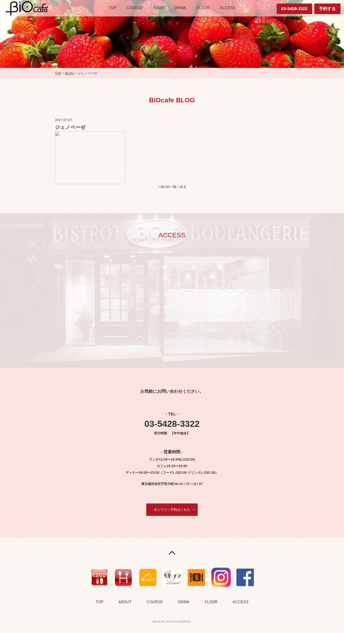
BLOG (69, 73)
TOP (112, 8)
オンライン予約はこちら (172, 509)
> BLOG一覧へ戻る (172, 187)
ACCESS (228, 8)
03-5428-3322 (294, 8)
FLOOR (203, 8)
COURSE (135, 8)
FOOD (158, 8)
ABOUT (125, 602)
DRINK (180, 8)
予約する (327, 8)
